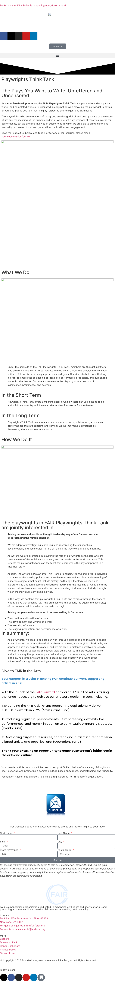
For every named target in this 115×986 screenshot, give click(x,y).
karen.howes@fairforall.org (16, 136)
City (60, 841)
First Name (6, 833)
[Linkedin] (33, 36)
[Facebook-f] (11, 977)
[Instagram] (18, 36)
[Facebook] (3, 36)
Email (3, 841)
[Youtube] (26, 36)
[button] (57, 55)
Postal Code (65, 850)
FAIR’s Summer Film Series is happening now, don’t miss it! (33, 5)
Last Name (64, 833)
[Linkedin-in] (33, 977)
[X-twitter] (11, 36)
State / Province (9, 850)
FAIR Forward (45, 692)
